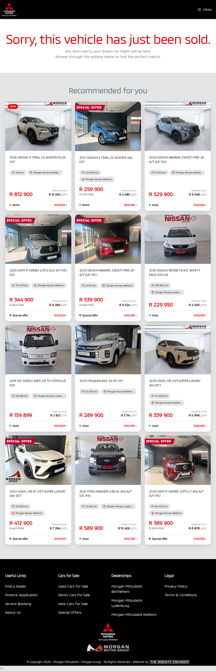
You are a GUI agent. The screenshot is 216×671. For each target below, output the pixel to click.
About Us (13, 612)
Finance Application (21, 595)
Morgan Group (91, 662)
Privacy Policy (176, 586)
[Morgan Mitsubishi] (9, 9)
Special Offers (69, 612)
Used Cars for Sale (73, 586)
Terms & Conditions (181, 595)
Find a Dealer (15, 586)
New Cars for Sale (73, 603)
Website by (161, 662)
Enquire (60, 204)
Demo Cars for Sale (74, 595)
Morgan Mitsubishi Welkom (134, 614)
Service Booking (18, 603)
